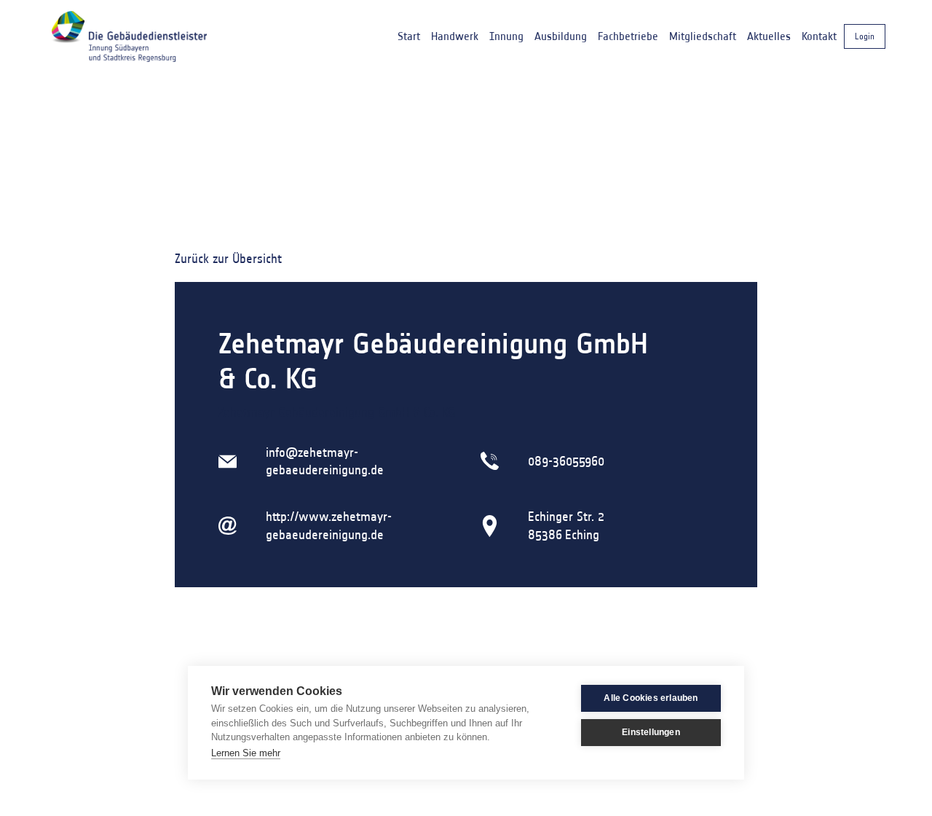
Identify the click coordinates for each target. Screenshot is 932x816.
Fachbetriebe (628, 36)
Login (864, 36)
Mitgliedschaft (702, 36)
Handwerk (454, 36)
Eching (582, 534)
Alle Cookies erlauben (651, 698)
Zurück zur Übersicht (228, 258)
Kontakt (819, 36)
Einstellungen (651, 732)
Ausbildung (560, 36)
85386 (545, 534)
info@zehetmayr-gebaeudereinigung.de (325, 461)
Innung (506, 36)
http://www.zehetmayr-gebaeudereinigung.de (329, 525)
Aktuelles (769, 36)
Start (409, 36)
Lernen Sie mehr (245, 753)
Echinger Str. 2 (566, 516)
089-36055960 (566, 461)
